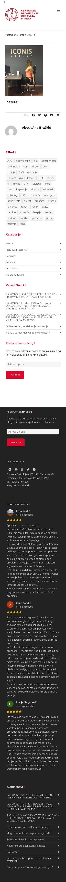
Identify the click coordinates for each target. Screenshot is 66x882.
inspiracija (21, 189)
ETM (40, 178)
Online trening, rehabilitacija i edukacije (27, 326)
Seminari (10, 256)
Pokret (9, 243)
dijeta (46, 166)
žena (22, 224)
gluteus (37, 183)
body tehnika (23, 161)
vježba (24, 218)
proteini (52, 201)
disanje (11, 172)
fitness (16, 183)
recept (24, 206)
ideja (10, 189)
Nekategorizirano (15, 274)
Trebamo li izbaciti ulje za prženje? (26, 839)
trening (48, 212)
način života (13, 201)
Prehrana (10, 262)
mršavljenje (49, 195)
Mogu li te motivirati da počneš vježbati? (28, 332)
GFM (26, 183)
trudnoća (12, 218)
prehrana (39, 201)
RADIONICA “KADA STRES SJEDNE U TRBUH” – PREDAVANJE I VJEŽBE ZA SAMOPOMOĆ (31, 295)
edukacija (32, 172)
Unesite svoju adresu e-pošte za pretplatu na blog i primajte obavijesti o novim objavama (33, 353)
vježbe (49, 218)
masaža (36, 195)
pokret (27, 201)
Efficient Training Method (20, 178)
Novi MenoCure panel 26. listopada (26, 845)
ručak (35, 206)
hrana (47, 183)
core (25, 166)
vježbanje (37, 218)
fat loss (50, 178)
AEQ (9, 161)
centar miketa (48, 161)
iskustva (35, 189)
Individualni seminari (17, 249)
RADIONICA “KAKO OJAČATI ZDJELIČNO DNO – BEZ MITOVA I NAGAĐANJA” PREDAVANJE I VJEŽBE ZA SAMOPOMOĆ (32, 317)
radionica (12, 206)
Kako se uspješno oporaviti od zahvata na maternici (29, 859)
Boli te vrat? (13, 852)
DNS (21, 172)
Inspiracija (11, 268)
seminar (11, 212)
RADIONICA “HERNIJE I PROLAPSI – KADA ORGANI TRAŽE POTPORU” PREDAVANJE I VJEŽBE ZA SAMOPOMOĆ (29, 306)
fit (8, 183)
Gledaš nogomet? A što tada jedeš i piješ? (30, 867)
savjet (45, 206)
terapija (37, 212)
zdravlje (11, 224)
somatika (24, 212)
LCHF (25, 195)
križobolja (12, 195)
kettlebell (48, 189)
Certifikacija (13, 166)
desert (35, 166)
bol (36, 161)
